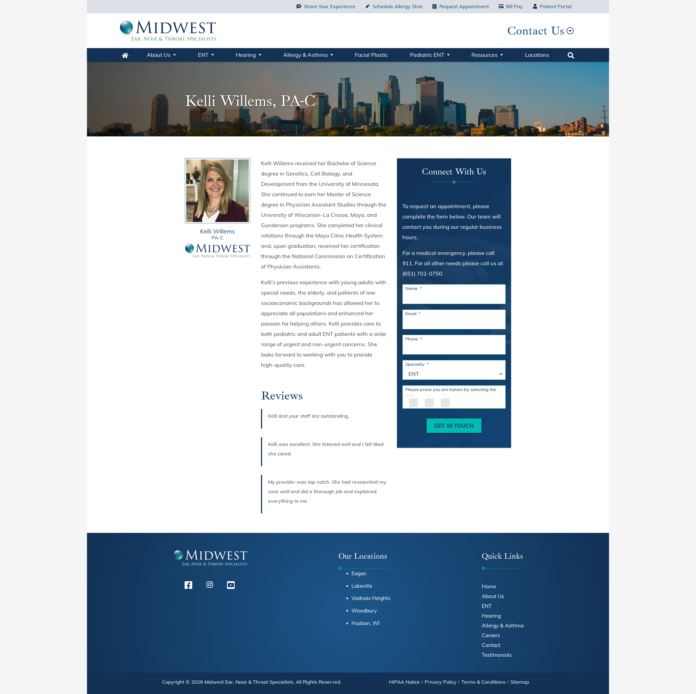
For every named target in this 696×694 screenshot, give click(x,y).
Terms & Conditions (483, 682)
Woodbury (364, 610)
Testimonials (497, 655)
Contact (491, 645)
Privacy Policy (440, 682)
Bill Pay (514, 6)
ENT (203, 54)
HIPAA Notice (404, 682)
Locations (537, 54)
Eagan (359, 573)
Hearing (246, 54)
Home (125, 55)
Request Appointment (464, 6)
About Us (158, 54)
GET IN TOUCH (454, 426)
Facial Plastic (371, 54)
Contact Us (535, 30)
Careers (491, 635)
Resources (484, 54)
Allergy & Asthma (305, 54)
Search (571, 55)
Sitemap (519, 682)
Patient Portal (555, 6)
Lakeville (362, 586)
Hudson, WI (366, 623)
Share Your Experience (329, 6)
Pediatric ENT (427, 54)
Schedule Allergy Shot (397, 6)
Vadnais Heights (371, 598)
